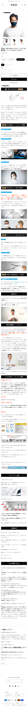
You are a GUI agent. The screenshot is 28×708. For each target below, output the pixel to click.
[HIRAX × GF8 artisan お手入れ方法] (14, 469)
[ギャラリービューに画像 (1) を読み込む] (6, 41)
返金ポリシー (23, 703)
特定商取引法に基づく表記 (21, 705)
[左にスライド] (1, 42)
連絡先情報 (18, 703)
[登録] (20, 681)
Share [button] (3, 663)
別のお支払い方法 (14, 82)
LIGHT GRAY (11, 59)
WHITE (3, 59)
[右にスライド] (26, 42)
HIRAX (6, 702)
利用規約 (13, 705)
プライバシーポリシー (7, 705)
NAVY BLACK (20, 59)
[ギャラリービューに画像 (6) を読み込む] (14, 41)
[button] (2, 4)
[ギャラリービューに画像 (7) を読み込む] (21, 41)
